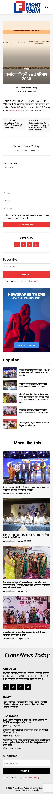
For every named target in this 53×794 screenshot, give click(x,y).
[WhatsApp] (36, 244)
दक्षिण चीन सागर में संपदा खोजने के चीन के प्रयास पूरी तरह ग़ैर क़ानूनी (13, 125)
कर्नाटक (26, 69)
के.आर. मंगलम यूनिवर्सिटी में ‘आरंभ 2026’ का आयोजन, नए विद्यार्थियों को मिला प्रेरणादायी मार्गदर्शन (34, 372)
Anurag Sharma (9, 493)
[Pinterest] (29, 244)
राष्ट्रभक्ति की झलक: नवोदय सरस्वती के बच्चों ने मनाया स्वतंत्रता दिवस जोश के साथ (33, 411)
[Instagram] (13, 687)
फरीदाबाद (5, 736)
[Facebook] (17, 244)
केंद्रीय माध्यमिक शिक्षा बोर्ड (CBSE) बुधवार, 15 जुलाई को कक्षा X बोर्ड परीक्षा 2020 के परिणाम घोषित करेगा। (39, 126)
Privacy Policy (33, 281)
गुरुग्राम (5, 726)
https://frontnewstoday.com (26, 150)
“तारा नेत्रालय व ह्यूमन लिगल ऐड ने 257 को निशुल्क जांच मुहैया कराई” (34, 424)
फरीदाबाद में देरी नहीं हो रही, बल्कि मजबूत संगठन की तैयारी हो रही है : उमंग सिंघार (33, 385)
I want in (24, 275)
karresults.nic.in (16, 110)
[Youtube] (28, 687)
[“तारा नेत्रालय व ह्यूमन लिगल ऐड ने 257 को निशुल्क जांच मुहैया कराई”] (10, 424)
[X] (23, 244)
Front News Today (28, 87)
